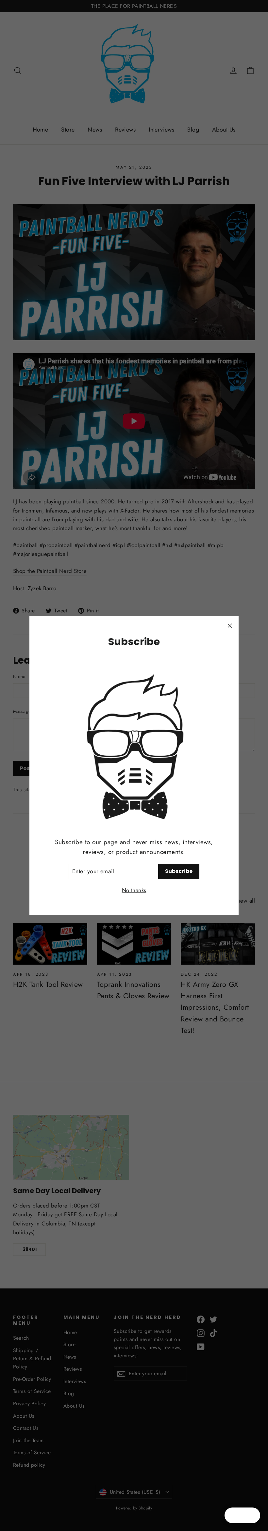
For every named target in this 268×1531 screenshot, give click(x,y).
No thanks (134, 890)
